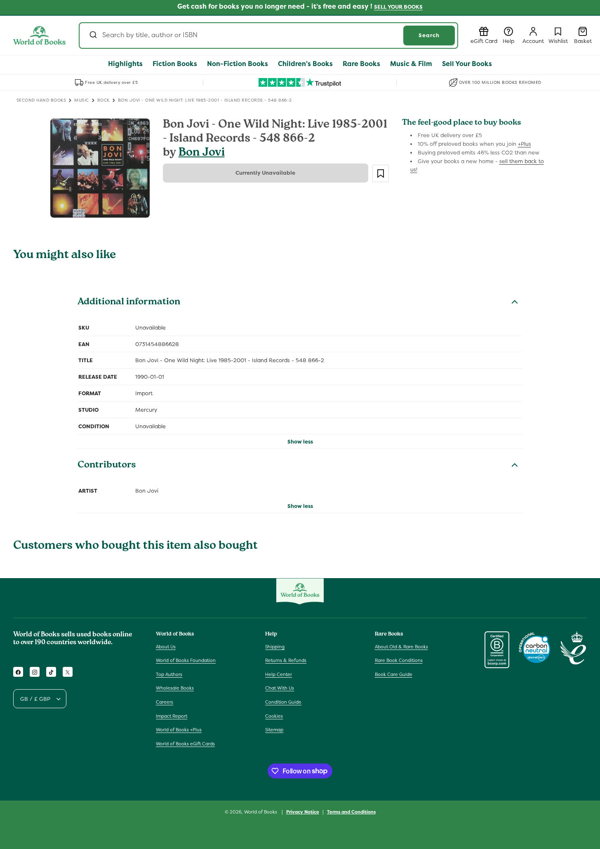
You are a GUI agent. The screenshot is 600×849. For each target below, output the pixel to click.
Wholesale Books (175, 688)
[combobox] (268, 35)
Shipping (275, 646)
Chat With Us (279, 688)
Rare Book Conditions (399, 660)
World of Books (261, 811)
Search (429, 35)
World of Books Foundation (186, 660)
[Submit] (92, 35)
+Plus (524, 144)
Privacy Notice (302, 811)
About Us (166, 646)
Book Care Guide (393, 674)
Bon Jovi (202, 153)
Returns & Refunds (285, 660)
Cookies (274, 716)
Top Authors (169, 674)
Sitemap (274, 729)
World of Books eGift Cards (185, 743)
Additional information (129, 303)
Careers (164, 702)
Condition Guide (283, 702)
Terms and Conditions (351, 811)
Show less (300, 442)
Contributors (107, 466)
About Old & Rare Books (401, 646)
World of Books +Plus (179, 729)
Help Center (278, 674)
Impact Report (171, 716)
